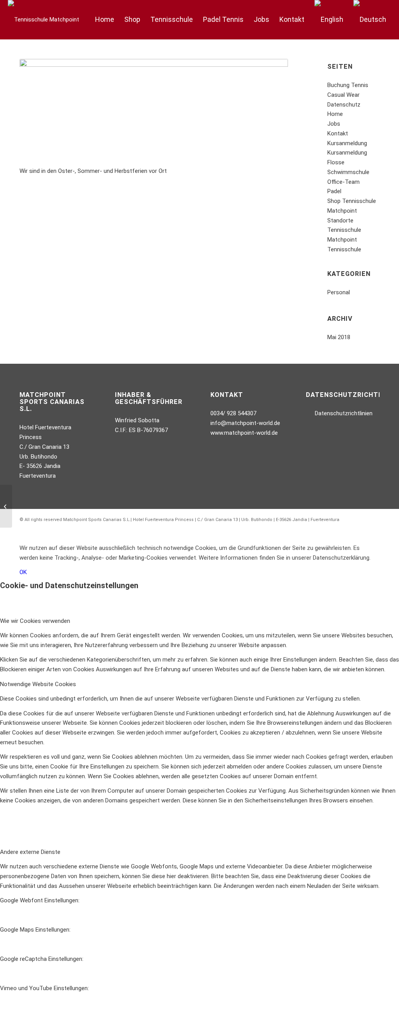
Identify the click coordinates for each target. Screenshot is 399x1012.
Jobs (333, 123)
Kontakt (337, 133)
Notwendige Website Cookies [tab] (38, 684)
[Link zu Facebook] (350, 528)
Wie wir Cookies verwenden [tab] (35, 620)
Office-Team (343, 181)
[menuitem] (104, 19)
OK (23, 572)
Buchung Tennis (347, 85)
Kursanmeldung (347, 143)
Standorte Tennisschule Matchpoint (344, 230)
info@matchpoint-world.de (245, 423)
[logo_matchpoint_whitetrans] (43, 19)
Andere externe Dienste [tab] (30, 851)
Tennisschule (344, 249)
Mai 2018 (338, 337)
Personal (338, 292)
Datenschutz (343, 104)
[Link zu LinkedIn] (374, 528)
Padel (334, 191)
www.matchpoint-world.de (244, 432)
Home (335, 113)
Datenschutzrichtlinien (344, 413)
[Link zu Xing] (362, 528)
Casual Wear (343, 94)
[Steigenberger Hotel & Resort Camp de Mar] (6, 506)
